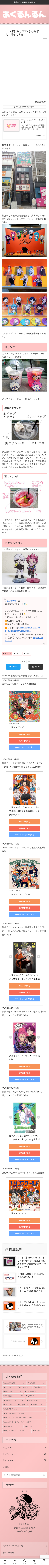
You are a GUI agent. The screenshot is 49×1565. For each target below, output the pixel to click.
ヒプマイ (25, 1460)
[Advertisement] (24, 72)
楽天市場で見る (24, 741)
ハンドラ (25, 1454)
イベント (18, 654)
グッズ (27, 654)
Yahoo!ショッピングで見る (24, 835)
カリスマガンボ (16, 727)
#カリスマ (11, 601)
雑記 (25, 1467)
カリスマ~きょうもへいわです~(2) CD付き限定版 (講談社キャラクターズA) (24, 811)
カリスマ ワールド (17, 1213)
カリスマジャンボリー (19, 894)
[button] (44, 1474)
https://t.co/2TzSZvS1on (29, 628)
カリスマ (7, 654)
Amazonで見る (24, 734)
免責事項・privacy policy (13, 1546)
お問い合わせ (8, 1553)
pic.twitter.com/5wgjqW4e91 (18, 631)
